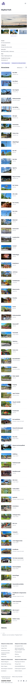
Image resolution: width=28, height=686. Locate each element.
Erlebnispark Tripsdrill (20, 668)
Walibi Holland (18, 671)
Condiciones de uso (6, 676)
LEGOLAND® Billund (20, 666)
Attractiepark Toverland (6, 668)
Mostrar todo (13, 36)
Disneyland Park (19, 646)
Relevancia (19, 67)
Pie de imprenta (6, 678)
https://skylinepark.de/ (6, 55)
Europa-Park (4, 646)
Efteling (17, 654)
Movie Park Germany (6, 664)
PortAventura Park (5, 650)
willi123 (6, 28)
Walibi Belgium (4, 661)
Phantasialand (18, 652)
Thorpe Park (18, 664)
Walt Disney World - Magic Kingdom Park (20, 649)
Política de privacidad (17, 676)
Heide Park (3, 656)
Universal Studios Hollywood (5, 653)
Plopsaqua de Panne (20, 661)
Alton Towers (4, 666)
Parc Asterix (18, 656)
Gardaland (3, 671)
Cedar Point (4, 648)
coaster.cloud (6, 681)
